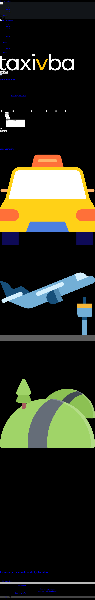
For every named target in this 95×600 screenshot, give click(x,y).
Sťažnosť (51, 111)
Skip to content (5, 1)
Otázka (69, 111)
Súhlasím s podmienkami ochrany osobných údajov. (22, 129)
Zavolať (5, 42)
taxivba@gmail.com (18, 96)
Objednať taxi (7, 581)
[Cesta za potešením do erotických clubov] (47, 567)
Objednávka (7, 111)
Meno (2, 113)
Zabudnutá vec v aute (22, 111)
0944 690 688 (7, 79)
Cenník (7, 26)
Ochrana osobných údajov (47, 591)
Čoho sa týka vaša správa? (9, 109)
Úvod (7, 24)
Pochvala (61, 111)
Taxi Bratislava (7, 149)
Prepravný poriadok (47, 589)
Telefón (3, 118)
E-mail (2, 116)
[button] (47, 32)
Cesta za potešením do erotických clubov (24, 572)
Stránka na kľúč (20, 593)
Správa (3, 126)
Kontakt (8, 28)
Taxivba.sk (22, 585)
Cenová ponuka (39, 111)
